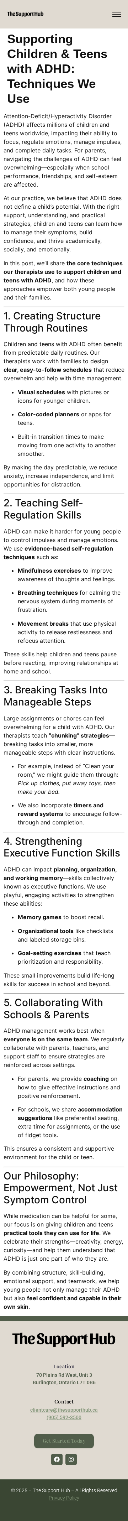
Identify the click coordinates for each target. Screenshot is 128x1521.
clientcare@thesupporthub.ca (64, 1410)
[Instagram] (71, 1459)
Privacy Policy (64, 1498)
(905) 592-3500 (64, 1417)
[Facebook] (57, 1459)
